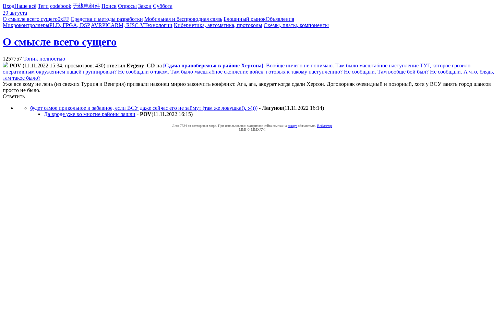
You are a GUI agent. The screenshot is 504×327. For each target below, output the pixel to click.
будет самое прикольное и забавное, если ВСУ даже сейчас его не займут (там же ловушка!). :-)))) (143, 108)
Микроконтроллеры (26, 25)
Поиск (109, 6)
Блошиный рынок (245, 19)
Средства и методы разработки (107, 19)
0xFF (63, 19)
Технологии (158, 25)
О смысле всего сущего (30, 19)
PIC (106, 25)
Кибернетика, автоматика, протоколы (218, 25)
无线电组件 (86, 6)
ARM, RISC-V (127, 25)
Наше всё (25, 6)
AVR (96, 25)
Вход (8, 6)
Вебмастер (324, 126)
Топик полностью (44, 59)
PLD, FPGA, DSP (69, 25)
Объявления (280, 19)
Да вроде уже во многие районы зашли (89, 114)
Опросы (127, 6)
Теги (43, 6)
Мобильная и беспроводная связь (183, 19)
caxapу (292, 126)
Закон (145, 6)
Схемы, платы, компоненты (296, 25)
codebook (60, 6)
